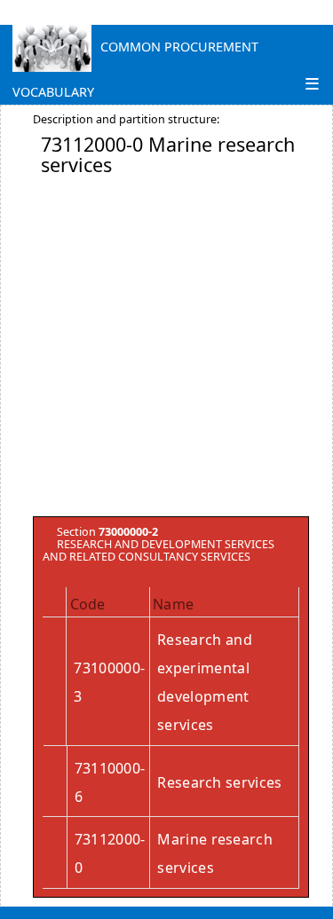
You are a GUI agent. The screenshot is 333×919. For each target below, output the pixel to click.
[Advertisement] (166, 350)
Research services (219, 782)
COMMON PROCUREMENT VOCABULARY (135, 51)
